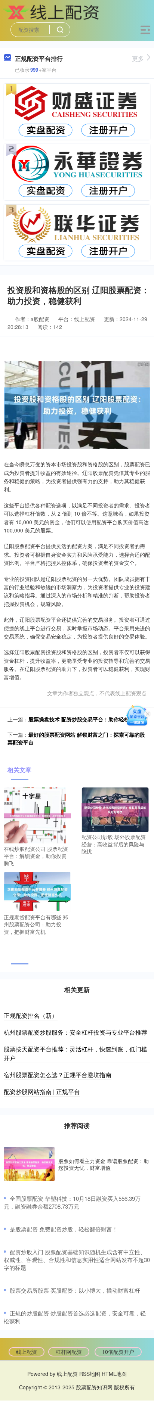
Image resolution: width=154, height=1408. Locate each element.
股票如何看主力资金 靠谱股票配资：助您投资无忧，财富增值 (103, 1164)
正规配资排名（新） (31, 1015)
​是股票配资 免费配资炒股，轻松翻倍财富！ (64, 1229)
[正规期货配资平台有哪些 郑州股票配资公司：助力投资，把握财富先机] (37, 891)
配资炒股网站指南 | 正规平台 (42, 1091)
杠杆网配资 (69, 1351)
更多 (138, 58)
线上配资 (26, 1351)
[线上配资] (52, 12)
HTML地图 (114, 1373)
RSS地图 (89, 1373)
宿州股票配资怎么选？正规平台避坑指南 (57, 1074)
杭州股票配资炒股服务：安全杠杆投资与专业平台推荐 (75, 1032)
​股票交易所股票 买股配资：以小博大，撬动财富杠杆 (75, 1290)
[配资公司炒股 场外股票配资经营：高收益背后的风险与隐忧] (115, 809)
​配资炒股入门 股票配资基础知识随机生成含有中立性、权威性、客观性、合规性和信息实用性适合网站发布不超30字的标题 (77, 1259)
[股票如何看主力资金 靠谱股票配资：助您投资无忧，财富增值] (29, 1164)
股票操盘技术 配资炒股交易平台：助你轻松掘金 (84, 719)
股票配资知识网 (94, 1387)
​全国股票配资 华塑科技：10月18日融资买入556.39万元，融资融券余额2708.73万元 (72, 1202)
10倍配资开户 (118, 1351)
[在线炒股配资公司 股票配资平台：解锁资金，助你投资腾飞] (37, 814)
